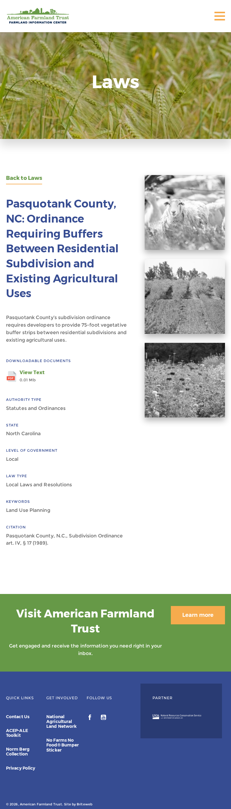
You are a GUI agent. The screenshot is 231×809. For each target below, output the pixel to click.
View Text (32, 376)
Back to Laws (24, 178)
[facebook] (90, 718)
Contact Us (17, 716)
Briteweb (84, 804)
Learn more (198, 615)
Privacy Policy (20, 768)
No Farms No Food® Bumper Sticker (62, 744)
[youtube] (103, 718)
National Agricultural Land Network (61, 721)
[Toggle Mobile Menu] (219, 16)
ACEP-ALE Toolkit (17, 733)
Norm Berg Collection (17, 751)
